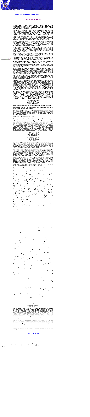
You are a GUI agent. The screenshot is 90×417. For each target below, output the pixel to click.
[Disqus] (20, 364)
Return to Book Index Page (33, 333)
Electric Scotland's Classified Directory (31, 14)
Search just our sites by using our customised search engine (26, 10)
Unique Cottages (18, 14)
